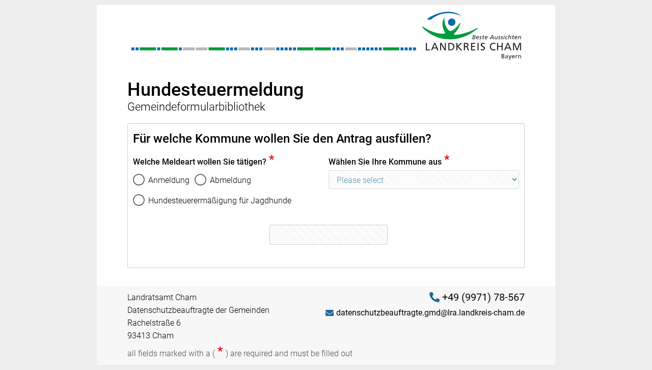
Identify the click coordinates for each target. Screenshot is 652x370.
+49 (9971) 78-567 (483, 297)
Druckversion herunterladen (328, 234)
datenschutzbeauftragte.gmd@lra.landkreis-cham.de (430, 313)
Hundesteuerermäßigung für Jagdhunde (219, 200)
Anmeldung (168, 180)
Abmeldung (230, 180)
